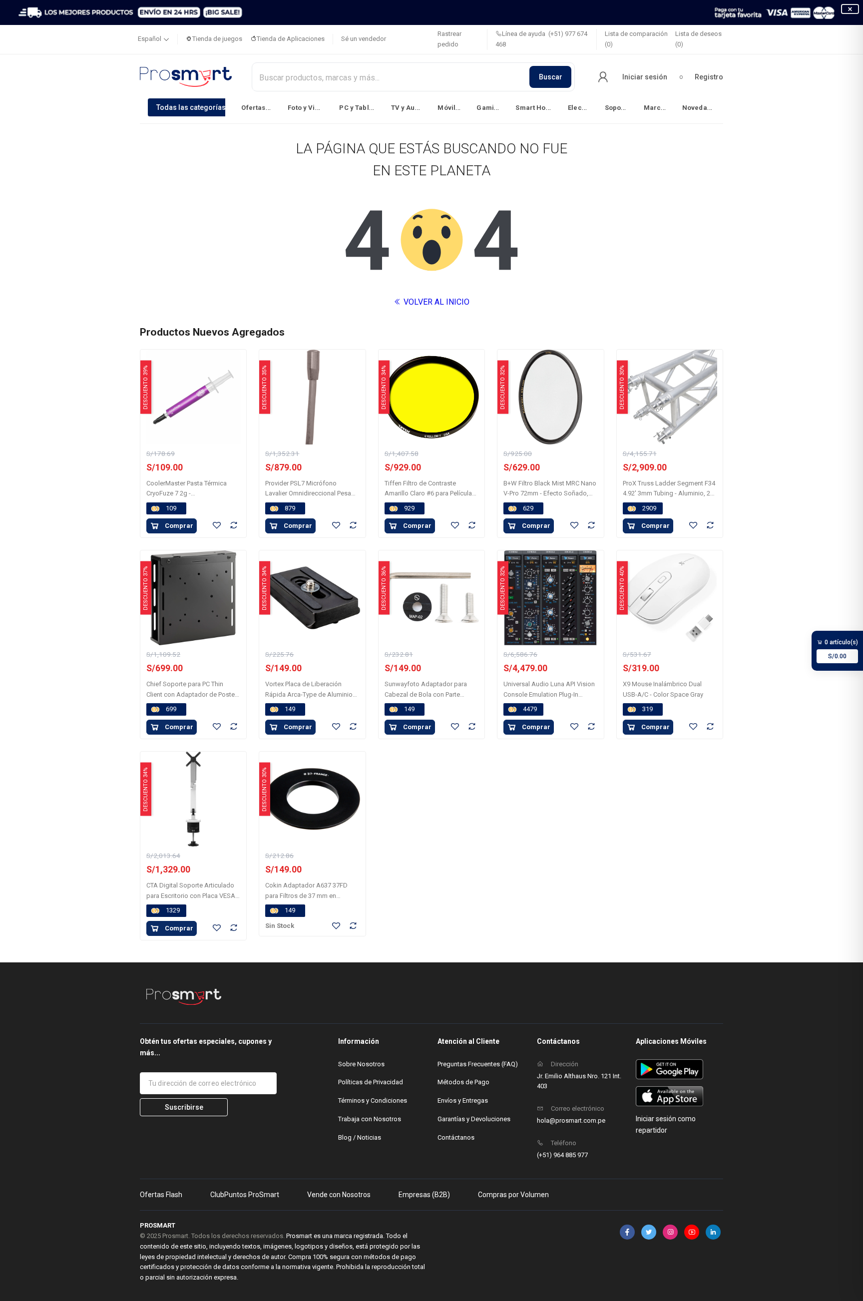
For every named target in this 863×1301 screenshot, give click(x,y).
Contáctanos (455, 1137)
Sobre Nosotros (361, 1064)
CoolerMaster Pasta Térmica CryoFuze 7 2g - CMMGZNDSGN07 (186, 493)
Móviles (450, 107)
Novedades (700, 107)
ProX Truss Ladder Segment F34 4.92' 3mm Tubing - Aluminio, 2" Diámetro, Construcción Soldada (670, 493)
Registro (709, 76)
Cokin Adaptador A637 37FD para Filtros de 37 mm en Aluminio (306, 895)
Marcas (656, 107)
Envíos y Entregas (462, 1100)
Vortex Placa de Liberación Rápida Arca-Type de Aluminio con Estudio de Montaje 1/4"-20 (310, 694)
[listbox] (431, 107)
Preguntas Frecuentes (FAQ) (477, 1064)
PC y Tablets (359, 107)
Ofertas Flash (161, 1195)
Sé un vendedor (363, 38)
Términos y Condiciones (372, 1100)
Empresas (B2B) (424, 1195)
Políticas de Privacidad (370, 1082)
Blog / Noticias (359, 1137)
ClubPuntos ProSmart (244, 1195)
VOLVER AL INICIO (435, 302)
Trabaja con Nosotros (369, 1119)
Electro (579, 107)
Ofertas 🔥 (258, 107)
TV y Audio (408, 107)
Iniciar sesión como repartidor (666, 1124)
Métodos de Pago (463, 1082)
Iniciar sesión (644, 76)
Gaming (489, 107)
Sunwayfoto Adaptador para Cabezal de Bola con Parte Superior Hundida (426, 694)
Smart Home (535, 107)
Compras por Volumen (513, 1195)
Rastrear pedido (449, 39)
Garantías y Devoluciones (473, 1119)
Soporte (617, 107)
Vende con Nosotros (339, 1195)
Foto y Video (307, 107)
